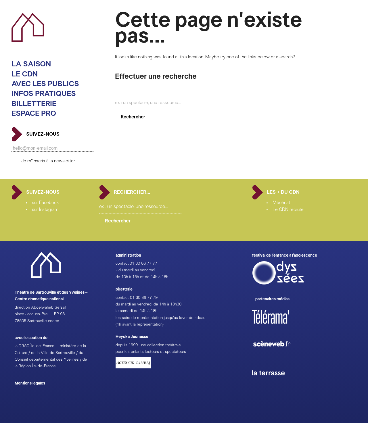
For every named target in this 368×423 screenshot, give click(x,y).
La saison (31, 64)
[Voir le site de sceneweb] (277, 356)
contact (122, 264)
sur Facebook (45, 202)
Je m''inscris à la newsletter (48, 161)
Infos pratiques (44, 94)
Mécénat (281, 202)
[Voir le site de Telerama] (276, 326)
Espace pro (34, 113)
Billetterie (34, 104)
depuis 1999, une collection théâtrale (148, 345)
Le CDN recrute (288, 209)
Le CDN (25, 74)
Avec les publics (45, 84)
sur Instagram (45, 209)
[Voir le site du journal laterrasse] (273, 382)
